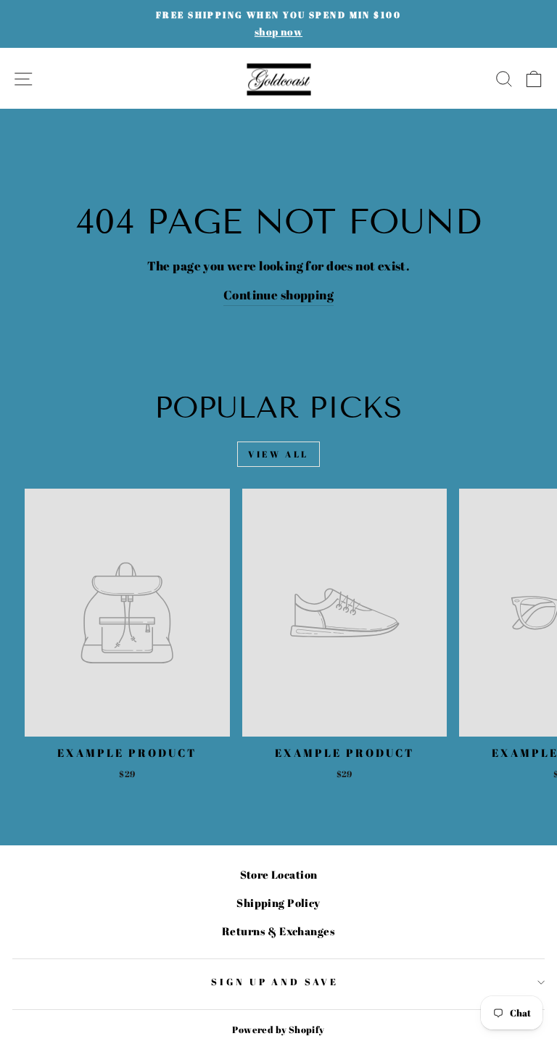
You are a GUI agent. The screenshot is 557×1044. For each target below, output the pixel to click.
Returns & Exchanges (278, 931)
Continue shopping (278, 294)
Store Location (279, 874)
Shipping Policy (278, 902)
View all (278, 454)
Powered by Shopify (278, 1030)
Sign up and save (275, 981)
